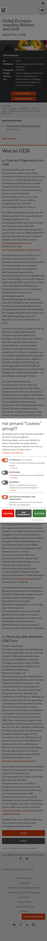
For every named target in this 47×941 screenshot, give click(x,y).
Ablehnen (8, 513)
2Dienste (13, 477)
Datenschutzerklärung (12, 452)
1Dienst (13, 490)
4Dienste (13, 467)
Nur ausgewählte (23, 513)
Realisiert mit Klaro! (38, 519)
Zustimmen (39, 513)
